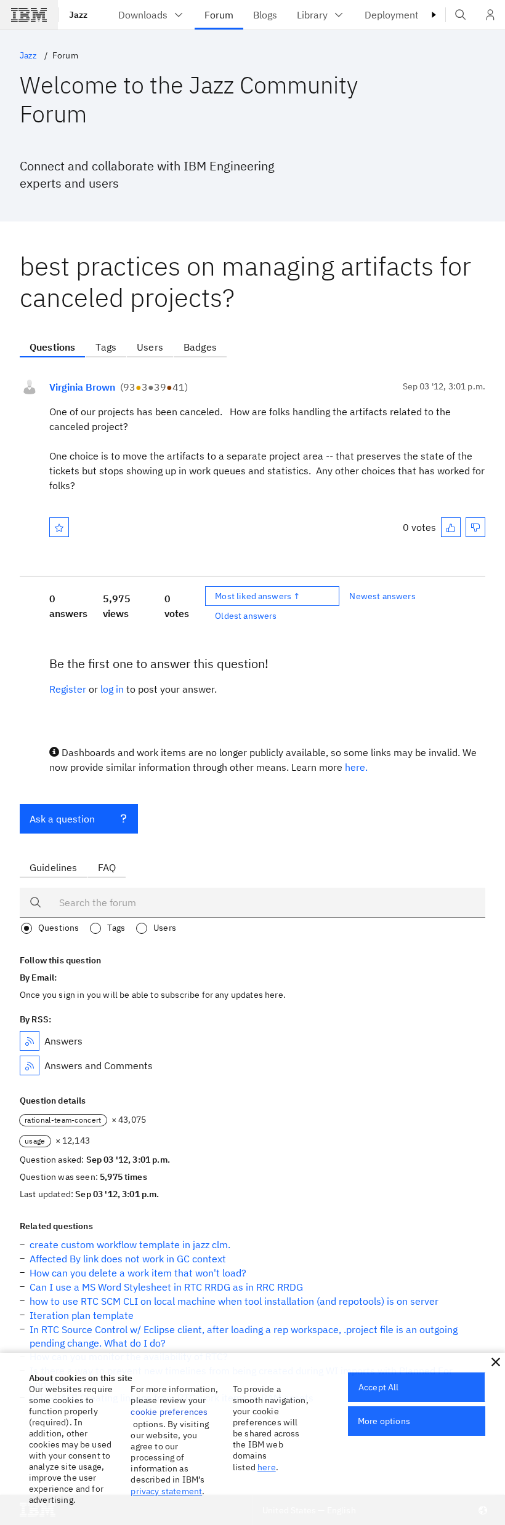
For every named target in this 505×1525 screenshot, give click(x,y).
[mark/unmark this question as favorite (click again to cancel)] (59, 527)
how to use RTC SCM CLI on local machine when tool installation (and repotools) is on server (234, 1301)
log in (112, 689)
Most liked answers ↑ (257, 596)
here (266, 1467)
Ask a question (62, 819)
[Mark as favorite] (59, 527)
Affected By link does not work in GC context (128, 1258)
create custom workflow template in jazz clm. (130, 1244)
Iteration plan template (82, 1315)
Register (67, 689)
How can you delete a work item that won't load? (138, 1273)
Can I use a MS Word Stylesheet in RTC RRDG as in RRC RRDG (166, 1287)
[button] (495, 1362)
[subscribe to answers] (29, 1041)
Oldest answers (246, 615)
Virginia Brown (82, 387)
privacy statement (166, 1491)
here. (356, 767)
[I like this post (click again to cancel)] (451, 527)
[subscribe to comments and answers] (29, 1065)
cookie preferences (169, 1411)
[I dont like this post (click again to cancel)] (475, 527)
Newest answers (382, 596)
